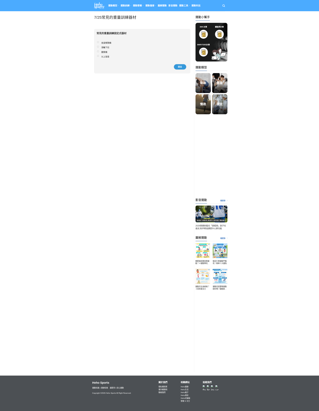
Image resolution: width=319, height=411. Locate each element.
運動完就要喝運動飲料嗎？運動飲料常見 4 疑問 (220, 288)
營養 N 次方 (185, 401)
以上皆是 (105, 57)
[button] (223, 5)
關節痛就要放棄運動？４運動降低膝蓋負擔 (202, 262)
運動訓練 (125, 5)
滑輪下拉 (105, 47)
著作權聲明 (163, 390)
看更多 (223, 201)
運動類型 (112, 5)
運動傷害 (149, 5)
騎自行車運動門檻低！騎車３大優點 (220, 262)
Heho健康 (184, 387)
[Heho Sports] (99, 5)
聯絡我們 (162, 392)
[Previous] (197, 219)
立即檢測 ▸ (203, 41)
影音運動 (172, 5)
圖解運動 (162, 5)
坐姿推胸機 (106, 43)
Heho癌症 (184, 395)
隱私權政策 (163, 387)
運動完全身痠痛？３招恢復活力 (202, 288)
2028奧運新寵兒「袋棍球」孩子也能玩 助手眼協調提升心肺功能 (211, 227)
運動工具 (183, 5)
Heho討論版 (185, 398)
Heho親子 (184, 392)
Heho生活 (184, 390)
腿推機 (104, 52)
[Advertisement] (212, 155)
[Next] (225, 219)
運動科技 (196, 5)
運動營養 (137, 5)
